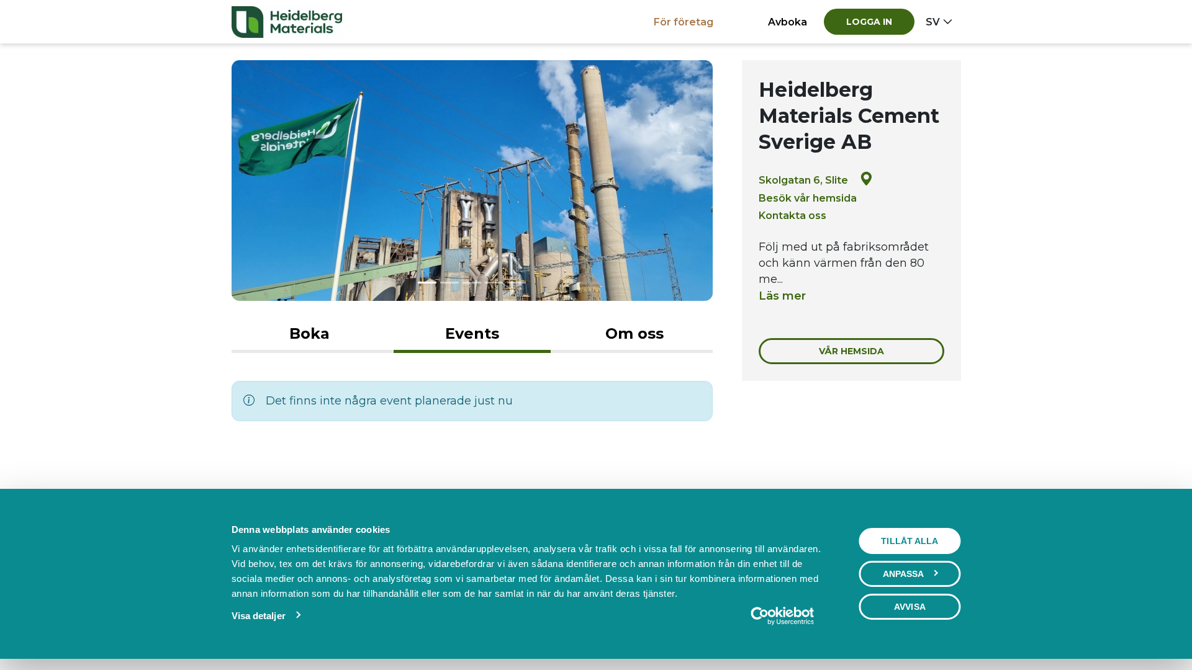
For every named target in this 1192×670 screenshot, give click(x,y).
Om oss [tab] (634, 333)
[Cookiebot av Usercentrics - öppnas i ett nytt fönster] (782, 616)
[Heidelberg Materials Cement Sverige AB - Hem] (287, 21)
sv (933, 22)
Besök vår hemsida (808, 198)
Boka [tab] (309, 333)
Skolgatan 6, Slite (803, 180)
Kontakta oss (792, 215)
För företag (683, 22)
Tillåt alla (909, 541)
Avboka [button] (787, 22)
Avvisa (910, 607)
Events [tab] (472, 333)
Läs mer (782, 296)
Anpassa (903, 574)
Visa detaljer (259, 615)
